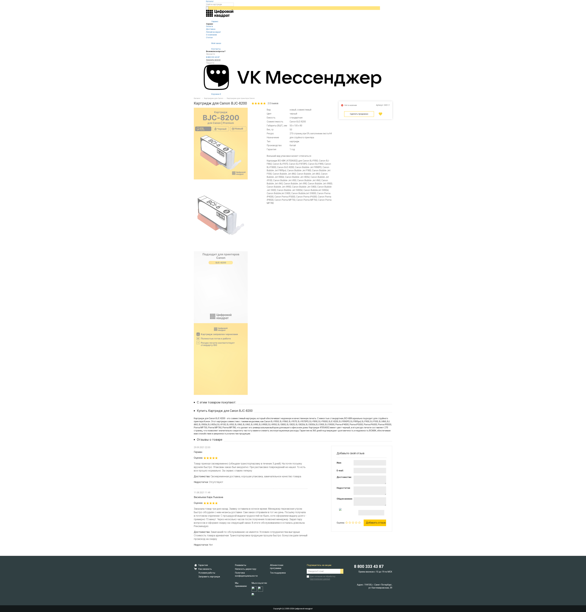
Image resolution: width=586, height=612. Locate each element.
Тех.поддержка (278, 573)
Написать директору (245, 569)
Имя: (339, 463)
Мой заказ (216, 43)
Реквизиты (240, 565)
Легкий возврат (213, 32)
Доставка (210, 29)
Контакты (216, 49)
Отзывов (273, 103)
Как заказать (205, 569)
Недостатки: (344, 488)
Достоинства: (344, 477)
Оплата (209, 26)
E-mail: (340, 470)
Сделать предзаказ (359, 114)
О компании (211, 35)
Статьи (209, 37)
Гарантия (203, 565)
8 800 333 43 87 (213, 57)
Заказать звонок (213, 60)
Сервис (214, 21)
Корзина (216, 94)
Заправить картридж (209, 576)
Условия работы (206, 573)
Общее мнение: (345, 499)
